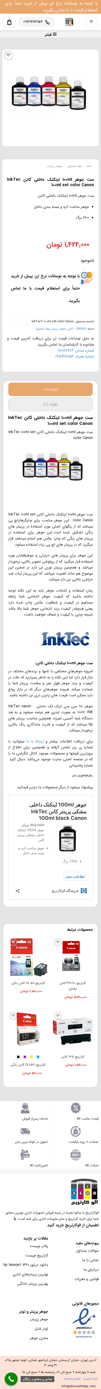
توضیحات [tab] (50, 389)
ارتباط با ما (35, 741)
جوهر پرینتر (54, 166)
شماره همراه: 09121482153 (74, 356)
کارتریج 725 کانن (73, 1056)
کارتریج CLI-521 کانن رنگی (28, 1064)
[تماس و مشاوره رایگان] (11, 1379)
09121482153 (72, 1379)
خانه (89, 166)
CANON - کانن (77, 328)
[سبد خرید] (9, 22)
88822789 (90, 1379)
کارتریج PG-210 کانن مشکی (73, 986)
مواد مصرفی (74, 166)
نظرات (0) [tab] (50, 404)
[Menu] (91, 22)
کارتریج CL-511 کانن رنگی (28, 983)
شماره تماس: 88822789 (76, 351)
